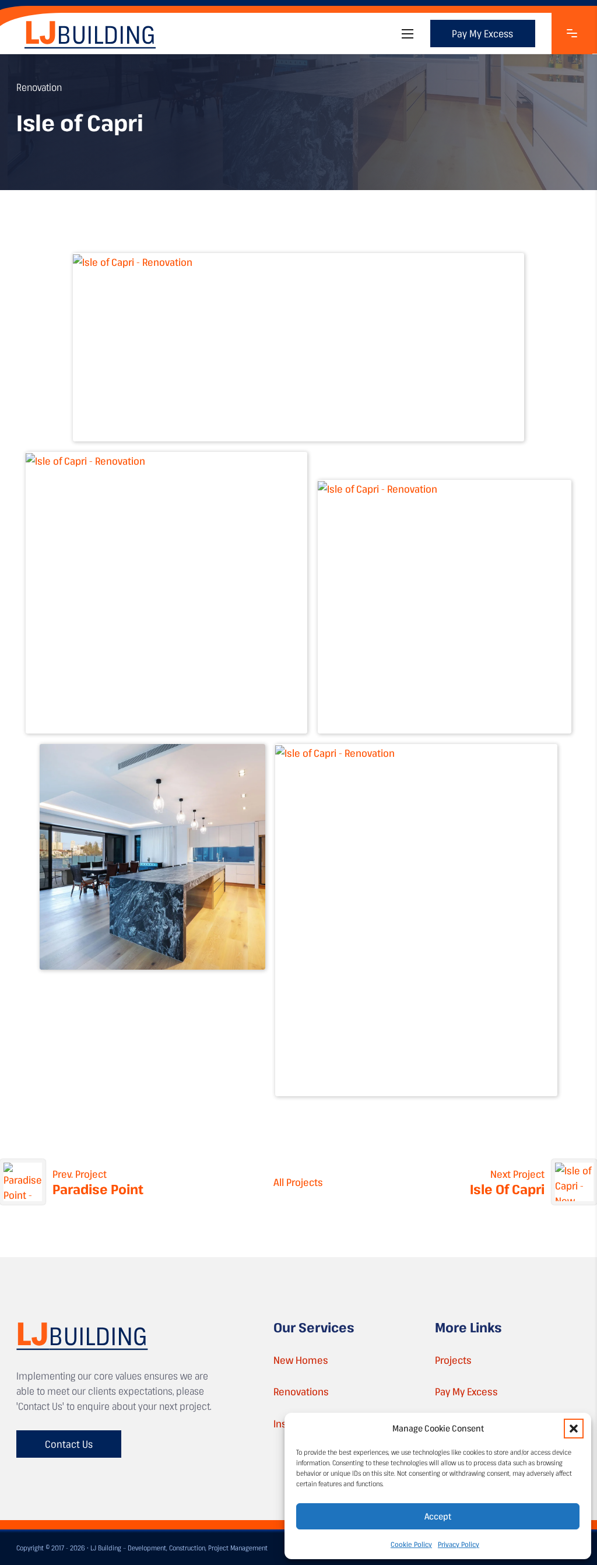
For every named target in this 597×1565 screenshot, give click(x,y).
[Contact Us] (572, 33)
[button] (574, 1428)
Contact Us (69, 1444)
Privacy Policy (458, 1544)
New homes (300, 1360)
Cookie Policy (411, 1544)
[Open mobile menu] (407, 33)
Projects (453, 1360)
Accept (437, 1516)
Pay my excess (482, 33)
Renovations (301, 1391)
